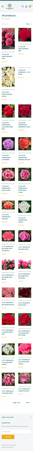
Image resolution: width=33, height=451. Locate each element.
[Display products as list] (30, 24)
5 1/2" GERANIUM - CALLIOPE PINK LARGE (24, 362)
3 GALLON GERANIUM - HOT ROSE (24, 72)
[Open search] (23, 6)
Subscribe (8, 437)
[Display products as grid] (27, 24)
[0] (30, 6)
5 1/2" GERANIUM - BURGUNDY (24, 304)
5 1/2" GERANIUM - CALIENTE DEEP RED (8, 332)
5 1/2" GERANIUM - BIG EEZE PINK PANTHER (24, 276)
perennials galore (8, 52)
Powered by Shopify (7, 447)
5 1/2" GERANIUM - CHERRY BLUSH (24, 390)
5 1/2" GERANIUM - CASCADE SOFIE (8, 392)
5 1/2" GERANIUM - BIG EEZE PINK (24, 248)
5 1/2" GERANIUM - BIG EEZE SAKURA (8, 303)
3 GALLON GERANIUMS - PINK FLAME (6, 188)
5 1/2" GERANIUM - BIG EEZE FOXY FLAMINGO (8, 249)
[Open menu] (3, 6)
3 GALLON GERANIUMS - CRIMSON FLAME (24, 125)
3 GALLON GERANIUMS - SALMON (6, 217)
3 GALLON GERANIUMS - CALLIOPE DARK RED (7, 126)
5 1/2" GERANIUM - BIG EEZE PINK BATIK (8, 277)
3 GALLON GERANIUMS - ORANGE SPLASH (24, 157)
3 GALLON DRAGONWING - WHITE (7, 94)
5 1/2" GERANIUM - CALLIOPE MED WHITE (8, 362)
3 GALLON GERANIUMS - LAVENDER (6, 157)
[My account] (26, 6)
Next (27, 402)
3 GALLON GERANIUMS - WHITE (23, 220)
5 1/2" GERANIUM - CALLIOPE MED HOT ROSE (24, 333)
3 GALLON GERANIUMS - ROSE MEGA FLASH (23, 189)
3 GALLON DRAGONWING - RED (23, 49)
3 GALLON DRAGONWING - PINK (7, 56)
